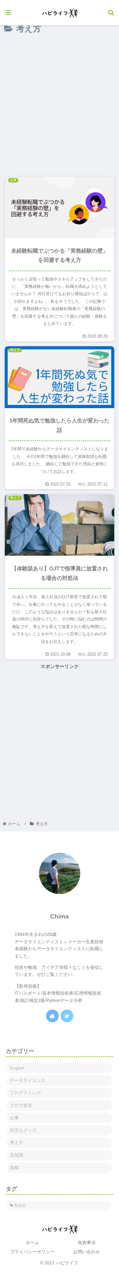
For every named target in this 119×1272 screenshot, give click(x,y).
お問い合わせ (86, 1251)
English (17, 1067)
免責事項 (87, 1242)
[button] (103, 746)
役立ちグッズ (23, 1130)
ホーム (32, 1242)
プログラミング (25, 1092)
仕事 (14, 1117)
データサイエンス (27, 1080)
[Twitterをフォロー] (67, 1016)
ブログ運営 (21, 1105)
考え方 (16, 1142)
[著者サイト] (52, 1016)
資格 (14, 1167)
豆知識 (16, 1154)
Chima (59, 916)
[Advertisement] (59, 105)
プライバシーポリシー (32, 1251)
